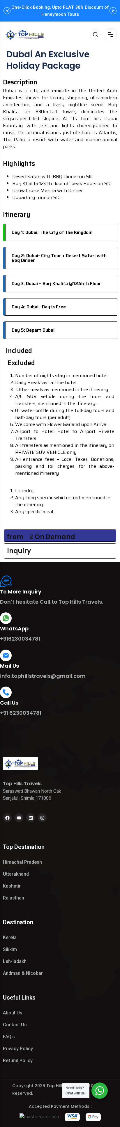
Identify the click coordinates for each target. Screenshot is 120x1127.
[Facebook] (7, 817)
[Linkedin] (30, 817)
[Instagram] (42, 817)
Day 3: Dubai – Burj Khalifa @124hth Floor (56, 283)
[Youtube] (19, 817)
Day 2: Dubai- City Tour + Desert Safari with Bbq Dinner (59, 258)
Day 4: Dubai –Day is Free (39, 306)
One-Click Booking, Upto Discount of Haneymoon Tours (60, 11)
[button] (6, 10)
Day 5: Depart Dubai (33, 330)
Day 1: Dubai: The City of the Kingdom (52, 232)
